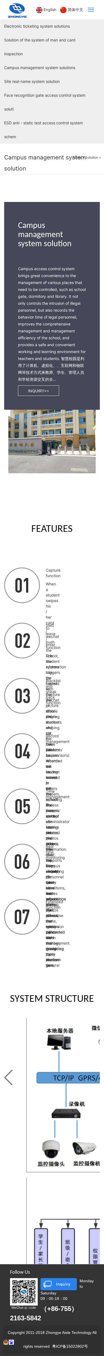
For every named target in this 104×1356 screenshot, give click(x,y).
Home (77, 157)
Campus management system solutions (39, 67)
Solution (91, 157)
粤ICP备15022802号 (70, 1346)
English (50, 9)
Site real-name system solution (32, 81)
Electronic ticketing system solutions (37, 26)
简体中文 (75, 9)
